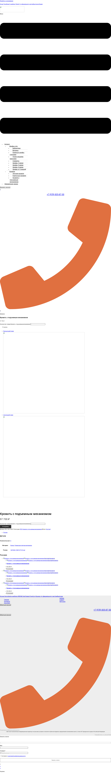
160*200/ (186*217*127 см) (17, 550)
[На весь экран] (7, 775)
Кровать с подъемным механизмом (18, 563)
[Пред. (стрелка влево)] (2, 777)
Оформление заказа (11, 184)
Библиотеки (16, 148)
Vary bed (48, 529)
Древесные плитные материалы (23, 545)
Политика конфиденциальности (9, 730)
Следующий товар (8, 415)
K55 (21, 529)
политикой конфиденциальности (17, 756)
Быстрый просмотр (49, 558)
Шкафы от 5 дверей (19, 169)
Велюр (12, 545)
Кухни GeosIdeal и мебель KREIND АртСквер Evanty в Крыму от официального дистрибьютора (31, 596)
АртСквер (62, 601)
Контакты (7, 601)
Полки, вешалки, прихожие (16, 158)
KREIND (62, 598)
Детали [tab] (5, 532)
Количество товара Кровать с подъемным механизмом (15, 324)
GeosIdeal (7, 603)
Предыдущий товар (8, 331)
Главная (6, 599)
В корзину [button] (10, 568)
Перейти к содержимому (6, 1)
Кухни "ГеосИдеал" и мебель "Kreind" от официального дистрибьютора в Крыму (21, 4)
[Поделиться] (13, 775)
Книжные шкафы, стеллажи (17, 153)
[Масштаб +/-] (2, 775)
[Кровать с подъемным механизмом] (44, 413)
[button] (55, 77)
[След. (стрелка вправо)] (7, 777)
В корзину (5, 327)
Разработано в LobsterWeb (103, 735)
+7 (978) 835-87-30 (55, 194)
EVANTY (62, 600)
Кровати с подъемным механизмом (14, 180)
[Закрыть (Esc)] (18, 775)
